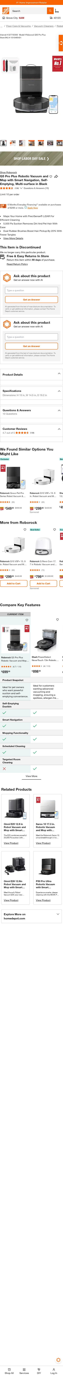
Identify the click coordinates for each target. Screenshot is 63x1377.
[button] (31, 374)
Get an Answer (31, 299)
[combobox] (29, 11)
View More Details (13, 238)
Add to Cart (13, 583)
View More (31, 776)
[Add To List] (50, 176)
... (1, 26)
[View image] (3, 143)
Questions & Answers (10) (36, 188)
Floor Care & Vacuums (18, 25)
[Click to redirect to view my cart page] (57, 11)
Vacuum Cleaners (44, 25)
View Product (11, 843)
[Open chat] (61, 43)
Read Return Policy (17, 264)
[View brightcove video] (50, 143)
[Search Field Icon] (50, 10)
